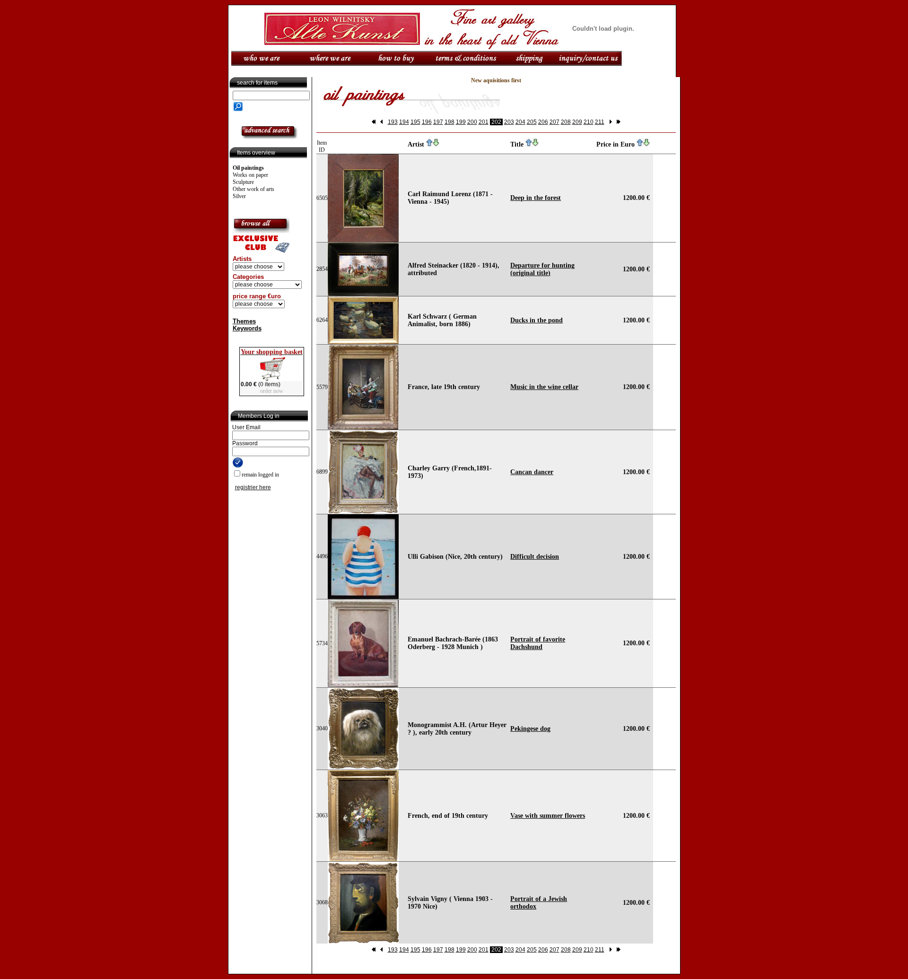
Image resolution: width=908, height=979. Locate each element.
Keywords (247, 328)
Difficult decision (534, 556)
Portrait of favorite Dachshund (537, 643)
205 (532, 122)
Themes (244, 321)
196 (427, 122)
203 (509, 122)
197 (438, 122)
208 (566, 122)
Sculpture (243, 182)
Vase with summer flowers (547, 815)
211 (599, 122)
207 (554, 122)
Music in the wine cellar (544, 386)
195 (415, 122)
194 (404, 122)
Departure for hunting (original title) (542, 269)
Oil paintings (248, 168)
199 (461, 122)
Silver (239, 196)
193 (393, 122)
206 (543, 122)
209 (577, 122)
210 (589, 122)
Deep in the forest (535, 197)
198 (449, 122)
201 (484, 122)
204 (520, 122)
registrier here (253, 487)
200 (472, 122)
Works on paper (250, 175)
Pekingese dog (530, 728)
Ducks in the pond (536, 320)
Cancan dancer (531, 472)
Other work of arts (253, 189)
